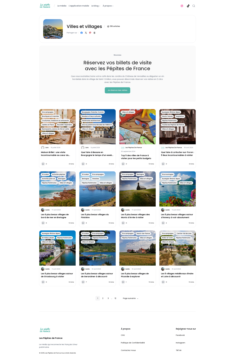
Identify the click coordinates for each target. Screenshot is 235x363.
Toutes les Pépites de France (173, 125)
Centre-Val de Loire (184, 233)
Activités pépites (58, 174)
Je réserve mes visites (117, 90)
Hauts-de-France (143, 233)
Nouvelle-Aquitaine (64, 125)
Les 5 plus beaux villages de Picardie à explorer (135, 275)
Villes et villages (48, 133)
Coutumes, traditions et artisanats (55, 120)
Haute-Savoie (167, 116)
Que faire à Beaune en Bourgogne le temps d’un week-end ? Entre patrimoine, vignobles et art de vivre (97, 154)
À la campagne (47, 112)
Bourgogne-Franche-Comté (93, 112)
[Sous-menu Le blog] (99, 5)
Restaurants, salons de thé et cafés (55, 129)
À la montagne (167, 174)
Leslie (47, 210)
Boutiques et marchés (50, 116)
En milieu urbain (48, 238)
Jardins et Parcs (48, 125)
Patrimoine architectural (91, 120)
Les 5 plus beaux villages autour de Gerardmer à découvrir (97, 275)
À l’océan (45, 174)
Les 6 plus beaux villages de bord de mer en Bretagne (55, 216)
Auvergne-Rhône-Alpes (171, 112)
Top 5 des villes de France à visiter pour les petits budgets (136, 157)
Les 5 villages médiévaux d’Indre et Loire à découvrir (177, 275)
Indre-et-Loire (167, 238)
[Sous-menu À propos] (112, 5)
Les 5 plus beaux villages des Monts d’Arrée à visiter (135, 216)
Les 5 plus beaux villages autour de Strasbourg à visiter (57, 275)
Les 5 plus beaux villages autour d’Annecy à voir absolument (177, 216)
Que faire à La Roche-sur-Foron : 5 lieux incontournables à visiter (177, 154)
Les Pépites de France (133, 147)
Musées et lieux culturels (91, 116)
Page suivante (130, 298)
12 (115, 298)
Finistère (95, 179)
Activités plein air (48, 179)
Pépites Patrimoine (169, 120)
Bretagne (61, 179)
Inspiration (180, 116)
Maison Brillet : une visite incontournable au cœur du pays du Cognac (55, 154)
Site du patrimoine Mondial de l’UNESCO (97, 125)
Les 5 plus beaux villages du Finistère (95, 216)
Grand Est (85, 238)
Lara (46, 147)
